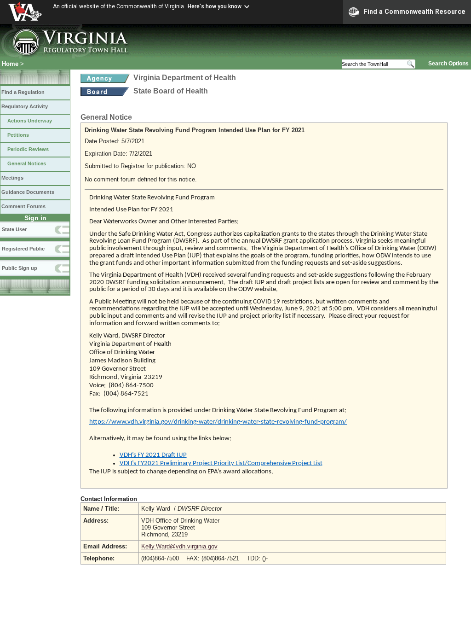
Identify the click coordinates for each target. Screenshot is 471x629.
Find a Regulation (23, 92)
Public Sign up (19, 268)
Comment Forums (23, 206)
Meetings (12, 178)
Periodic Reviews (28, 149)
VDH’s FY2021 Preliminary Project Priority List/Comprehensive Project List (221, 463)
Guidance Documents (27, 192)
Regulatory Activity (24, 106)
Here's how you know (214, 6)
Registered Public (23, 248)
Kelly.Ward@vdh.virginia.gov (179, 546)
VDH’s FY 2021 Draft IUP (153, 455)
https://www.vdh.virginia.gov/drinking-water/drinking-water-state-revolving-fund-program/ (218, 422)
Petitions (18, 135)
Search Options (448, 63)
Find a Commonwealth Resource (414, 11)
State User (14, 229)
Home (10, 63)
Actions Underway (29, 120)
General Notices (26, 163)
